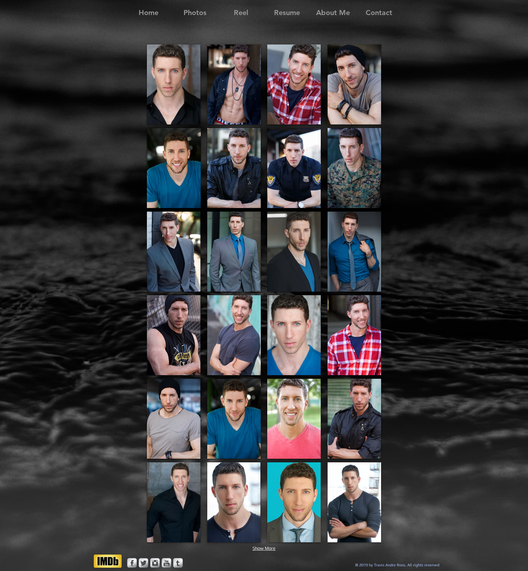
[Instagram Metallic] (155, 563)
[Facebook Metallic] (132, 563)
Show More (264, 548)
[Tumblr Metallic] (178, 563)
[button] (173, 84)
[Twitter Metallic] (143, 563)
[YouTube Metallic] (166, 563)
